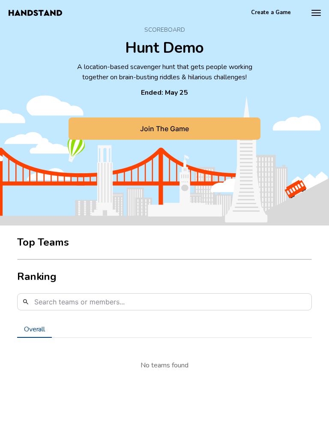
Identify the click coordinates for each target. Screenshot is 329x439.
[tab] (34, 329)
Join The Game (164, 128)
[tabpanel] (164, 365)
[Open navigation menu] (316, 12)
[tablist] (164, 329)
